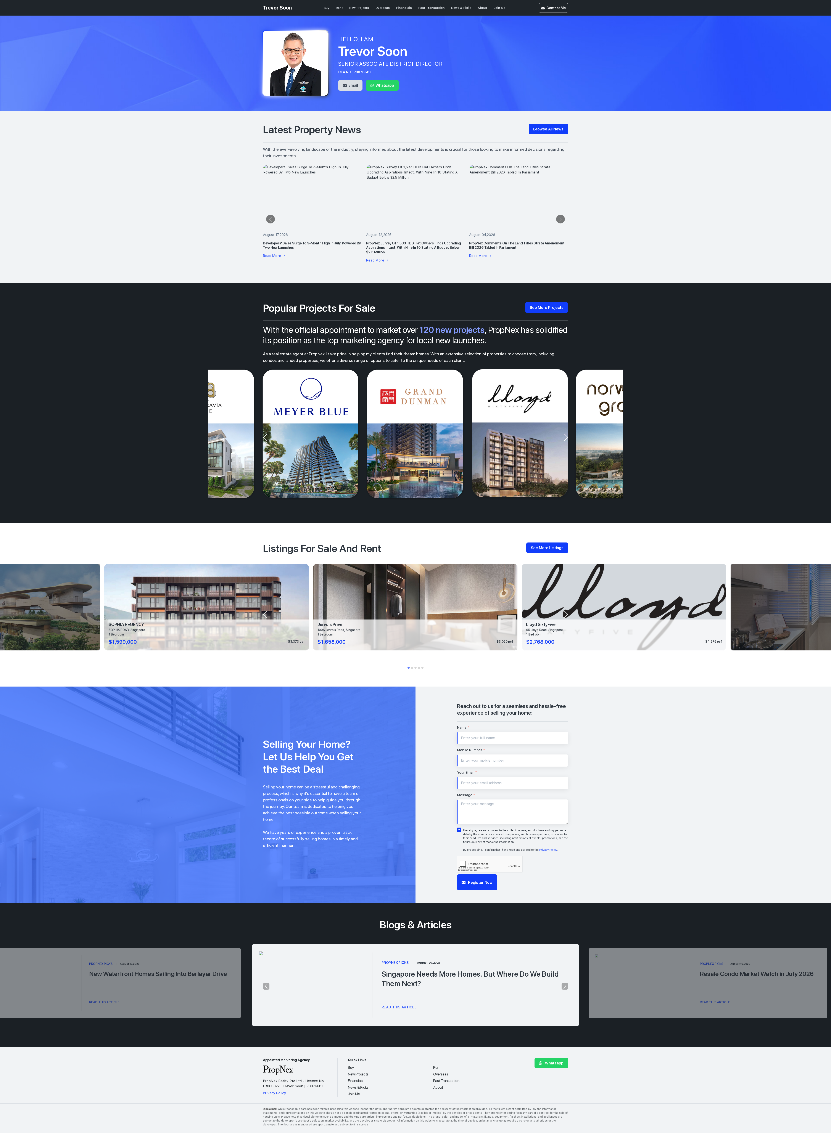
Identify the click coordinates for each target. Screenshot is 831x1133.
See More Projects (547, 307)
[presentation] (270, 219)
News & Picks (461, 8)
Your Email (467, 772)
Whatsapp (384, 85)
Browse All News (548, 129)
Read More (272, 256)
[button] (408, 668)
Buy (326, 8)
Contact (556, 7)
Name (463, 727)
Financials (404, 8)
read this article (399, 1007)
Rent (339, 8)
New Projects (359, 8)
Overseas (382, 8)
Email (353, 85)
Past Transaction (431, 8)
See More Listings (547, 547)
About (482, 8)
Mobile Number (471, 750)
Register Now (480, 882)
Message (466, 795)
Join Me (499, 8)
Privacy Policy (548, 849)
